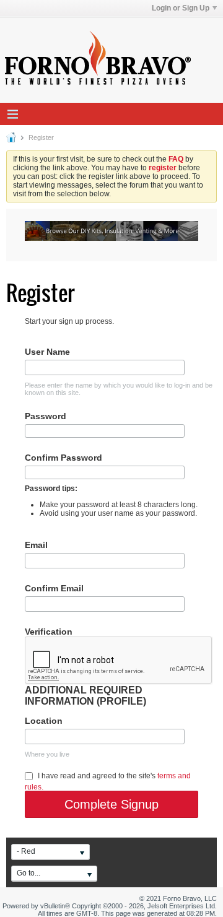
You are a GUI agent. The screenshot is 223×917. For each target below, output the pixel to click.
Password (45, 416)
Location (44, 721)
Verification (48, 632)
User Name (47, 352)
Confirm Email (54, 588)
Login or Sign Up (180, 8)
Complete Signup (111, 804)
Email (36, 545)
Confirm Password (63, 458)
